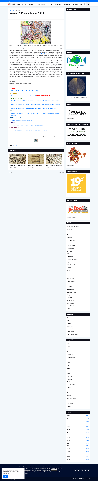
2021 (78, 445)
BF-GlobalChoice (71, 240)
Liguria (68, 365)
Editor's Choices (26, 1)
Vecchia (61, 172)
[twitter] (87, 1)
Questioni (69, 286)
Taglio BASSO (70, 300)
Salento (69, 387)
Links (48, 1)
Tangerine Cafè (70, 303)
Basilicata (69, 346)
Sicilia (68, 392)
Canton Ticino (70, 354)
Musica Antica (70, 275)
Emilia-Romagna (71, 357)
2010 (78, 415)
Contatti (38, 1)
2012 (78, 421)
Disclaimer (81, 478)
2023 (78, 451)
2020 (78, 443)
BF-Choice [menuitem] (75, 4)
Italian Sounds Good (72, 264)
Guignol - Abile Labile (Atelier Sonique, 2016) (21, 120)
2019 (78, 440)
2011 (78, 418)
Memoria (69, 270)
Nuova (10, 172)
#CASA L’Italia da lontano (73, 226)
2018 (78, 437)
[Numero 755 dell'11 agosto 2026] (54, 159)
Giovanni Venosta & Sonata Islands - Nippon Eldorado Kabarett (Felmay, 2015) (30, 130)
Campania (69, 351)
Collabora (33, 1)
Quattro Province (71, 384)
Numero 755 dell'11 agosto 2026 (54, 165)
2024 (78, 454)
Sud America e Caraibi (72, 334)
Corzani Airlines (70, 248)
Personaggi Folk (71, 281)
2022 (78, 448)
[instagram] (85, 1)
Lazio (68, 362)
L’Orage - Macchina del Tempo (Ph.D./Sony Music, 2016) (24, 90)
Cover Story (70, 251)
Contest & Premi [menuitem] (41, 4)
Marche (69, 371)
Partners (43, 1)
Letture (69, 267)
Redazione (19, 1)
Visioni (68, 308)
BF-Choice (69, 237)
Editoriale (18, 10)
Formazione (70, 256)
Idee (68, 262)
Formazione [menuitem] (67, 4)
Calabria (69, 349)
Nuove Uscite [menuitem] (58, 4)
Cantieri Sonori (70, 243)
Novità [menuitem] (50, 4)
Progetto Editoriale (12, 1)
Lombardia (69, 368)
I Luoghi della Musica (72, 259)
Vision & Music (70, 305)
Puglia (68, 381)
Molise (68, 373)
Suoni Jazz (69, 297)
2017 (78, 435)
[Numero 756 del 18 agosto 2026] (36, 159)
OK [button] (5, 476)
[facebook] (78, 1)
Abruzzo (69, 343)
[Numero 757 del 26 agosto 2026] (17, 159)
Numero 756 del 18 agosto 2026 (35, 165)
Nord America (70, 328)
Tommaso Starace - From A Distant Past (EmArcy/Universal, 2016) (27, 125)
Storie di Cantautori (71, 292)
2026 (78, 459)
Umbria (69, 401)
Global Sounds (70, 326)
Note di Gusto (70, 278)
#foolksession (70, 232)
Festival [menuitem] (24, 4)
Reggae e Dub (70, 289)
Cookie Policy (74, 478)
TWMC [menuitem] (81, 4)
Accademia (69, 234)
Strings (69, 295)
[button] (84, 4)
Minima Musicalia (71, 273)
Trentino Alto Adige (71, 398)
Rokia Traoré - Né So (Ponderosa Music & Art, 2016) (23, 95)
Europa (69, 323)
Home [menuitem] (18, 4)
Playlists (69, 284)
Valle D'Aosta (70, 403)
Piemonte (69, 379)
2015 (78, 429)
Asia (68, 320)
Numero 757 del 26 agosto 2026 (17, 165)
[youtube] (89, 1)
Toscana (69, 395)
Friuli (68, 360)
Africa (68, 317)
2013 (78, 424)
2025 (78, 456)
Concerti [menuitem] (31, 4)
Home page (12, 10)
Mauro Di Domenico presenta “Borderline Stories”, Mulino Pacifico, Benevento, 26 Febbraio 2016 (34, 108)
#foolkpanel (70, 229)
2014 (78, 426)
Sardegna (69, 390)
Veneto (69, 406)
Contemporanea (71, 245)
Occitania (69, 376)
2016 (78, 432)
